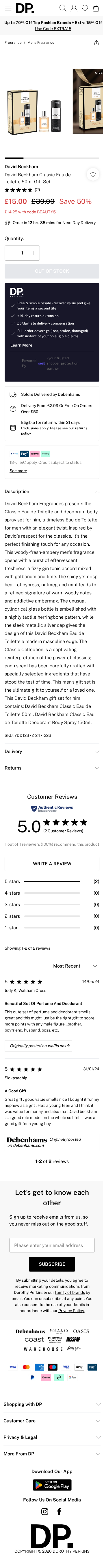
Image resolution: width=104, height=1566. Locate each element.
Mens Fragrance (40, 43)
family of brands (70, 1292)
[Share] (96, 42)
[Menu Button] (8, 8)
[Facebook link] (59, 1511)
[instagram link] (44, 1511)
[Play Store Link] (52, 1485)
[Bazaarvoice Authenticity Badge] (52, 809)
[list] (52, 104)
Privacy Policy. (71, 1310)
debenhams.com (28, 1145)
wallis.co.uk (59, 1045)
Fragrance (13, 43)
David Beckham (21, 166)
